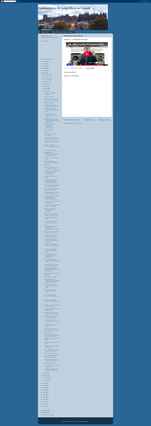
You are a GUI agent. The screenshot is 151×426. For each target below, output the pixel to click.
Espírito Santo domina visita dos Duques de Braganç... (51, 168)
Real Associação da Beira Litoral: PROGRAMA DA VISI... (51, 110)
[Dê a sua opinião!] (88, 68)
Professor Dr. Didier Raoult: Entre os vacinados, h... (51, 232)
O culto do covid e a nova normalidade (50, 134)
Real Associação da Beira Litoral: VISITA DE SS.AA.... (50, 291)
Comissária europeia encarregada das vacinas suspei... (50, 115)
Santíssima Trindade (49, 102)
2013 (44, 399)
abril (45, 373)
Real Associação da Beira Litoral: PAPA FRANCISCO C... (51, 296)
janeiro (46, 380)
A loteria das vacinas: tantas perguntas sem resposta (51, 236)
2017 (44, 390)
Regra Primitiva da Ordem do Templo (62, 32)
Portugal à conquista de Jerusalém (49, 93)
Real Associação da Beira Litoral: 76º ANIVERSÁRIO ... (52, 245)
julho (45, 86)
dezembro (46, 75)
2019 (44, 385)
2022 (44, 70)
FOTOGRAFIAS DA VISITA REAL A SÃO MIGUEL (51, 193)
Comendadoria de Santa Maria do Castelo (64, 8)
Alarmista (46, 131)
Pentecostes (47, 165)
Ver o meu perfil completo (47, 414)
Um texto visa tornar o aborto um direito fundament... (51, 317)
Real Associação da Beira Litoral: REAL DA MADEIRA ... (50, 256)
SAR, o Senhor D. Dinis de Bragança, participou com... (51, 350)
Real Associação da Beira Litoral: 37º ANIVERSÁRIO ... (52, 301)
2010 (44, 406)
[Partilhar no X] (90, 68)
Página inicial (45, 32)
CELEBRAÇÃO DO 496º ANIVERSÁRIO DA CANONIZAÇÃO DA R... (51, 181)
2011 (44, 403)
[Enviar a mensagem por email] (87, 68)
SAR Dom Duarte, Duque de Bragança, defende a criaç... (51, 214)
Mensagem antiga (104, 120)
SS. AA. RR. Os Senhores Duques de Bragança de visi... (50, 223)
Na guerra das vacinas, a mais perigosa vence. (51, 346)
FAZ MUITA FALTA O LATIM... (50, 325)
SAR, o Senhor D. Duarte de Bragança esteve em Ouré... (51, 138)
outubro (46, 79)
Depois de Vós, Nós (49, 332)
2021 (44, 73)
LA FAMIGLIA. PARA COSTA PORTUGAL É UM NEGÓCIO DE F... (52, 172)
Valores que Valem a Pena (50, 353)
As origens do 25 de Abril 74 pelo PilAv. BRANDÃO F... (51, 369)
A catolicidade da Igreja (50, 150)
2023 (44, 68)
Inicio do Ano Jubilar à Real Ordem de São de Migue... (51, 265)
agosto (46, 84)
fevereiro (46, 378)
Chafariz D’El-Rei (48, 129)
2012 (44, 401)
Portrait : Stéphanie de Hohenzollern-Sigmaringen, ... (51, 146)
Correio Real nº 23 (48, 96)
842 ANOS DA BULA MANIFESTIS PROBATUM (52, 162)
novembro (47, 77)
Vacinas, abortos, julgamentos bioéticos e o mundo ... (51, 356)
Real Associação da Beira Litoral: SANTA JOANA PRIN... (50, 286)
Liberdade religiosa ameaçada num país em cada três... (51, 335)
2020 (44, 383)
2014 (44, 397)
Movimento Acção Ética (50, 363)
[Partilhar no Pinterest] (93, 68)
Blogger (86, 421)
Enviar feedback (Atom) (76, 123)
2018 (44, 387)
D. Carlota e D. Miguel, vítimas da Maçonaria (52, 202)
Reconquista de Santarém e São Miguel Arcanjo (51, 309)
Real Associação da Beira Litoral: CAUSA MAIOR (51, 99)
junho (45, 88)
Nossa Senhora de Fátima (50, 277)
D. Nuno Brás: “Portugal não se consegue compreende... (52, 205)
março (46, 375)
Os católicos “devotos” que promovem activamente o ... (51, 313)
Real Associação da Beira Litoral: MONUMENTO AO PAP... (51, 261)
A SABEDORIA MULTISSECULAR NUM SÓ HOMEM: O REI (51, 154)
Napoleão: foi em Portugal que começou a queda (51, 305)
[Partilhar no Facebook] (92, 68)
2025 (44, 63)
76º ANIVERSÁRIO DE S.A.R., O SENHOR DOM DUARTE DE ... (51, 240)
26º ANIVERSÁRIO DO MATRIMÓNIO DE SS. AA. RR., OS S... (52, 270)
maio (45, 91)
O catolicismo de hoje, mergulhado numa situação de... (51, 321)
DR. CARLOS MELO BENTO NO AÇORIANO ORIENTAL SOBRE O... (51, 197)
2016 (44, 392)
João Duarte (46, 412)
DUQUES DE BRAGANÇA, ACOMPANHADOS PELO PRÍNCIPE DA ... (51, 120)
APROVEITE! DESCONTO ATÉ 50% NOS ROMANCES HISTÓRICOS (52, 228)
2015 (44, 394)
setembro (46, 82)
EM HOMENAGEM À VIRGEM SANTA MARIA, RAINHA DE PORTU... (51, 281)
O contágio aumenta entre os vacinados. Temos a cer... (51, 105)
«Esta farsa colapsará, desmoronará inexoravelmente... (49, 126)
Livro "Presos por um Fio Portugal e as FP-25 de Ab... (51, 329)
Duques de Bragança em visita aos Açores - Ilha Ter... (51, 189)
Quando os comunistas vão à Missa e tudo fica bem (51, 360)
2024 (44, 66)
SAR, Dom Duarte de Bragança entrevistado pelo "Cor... (52, 185)
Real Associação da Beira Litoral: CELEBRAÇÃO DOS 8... (50, 251)
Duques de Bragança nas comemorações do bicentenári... (50, 210)
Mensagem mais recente (72, 120)
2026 (44, 61)
